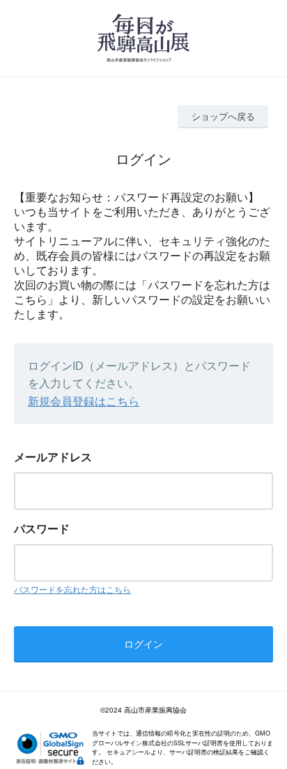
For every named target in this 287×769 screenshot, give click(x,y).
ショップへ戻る (223, 116)
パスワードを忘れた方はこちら (72, 590)
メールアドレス (53, 457)
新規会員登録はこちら (83, 401)
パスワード (42, 529)
